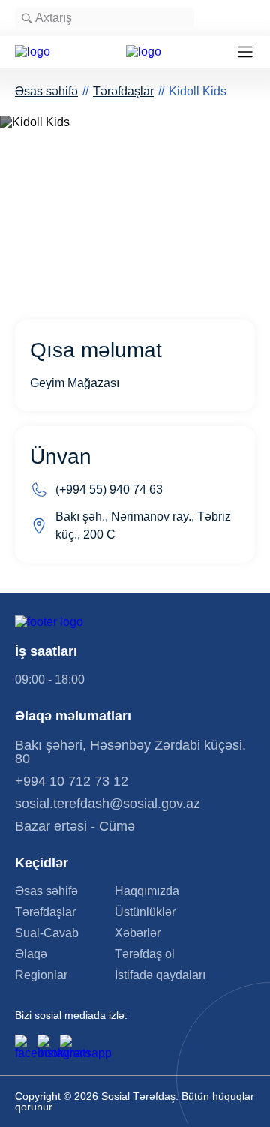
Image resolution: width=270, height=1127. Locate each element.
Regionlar (41, 975)
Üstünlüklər (145, 912)
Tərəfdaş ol (145, 954)
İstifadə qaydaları (160, 975)
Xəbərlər (137, 933)
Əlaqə (31, 954)
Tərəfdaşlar (123, 91)
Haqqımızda (147, 891)
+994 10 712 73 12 (71, 781)
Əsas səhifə (46, 91)
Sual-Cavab (47, 933)
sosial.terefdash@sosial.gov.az (107, 803)
